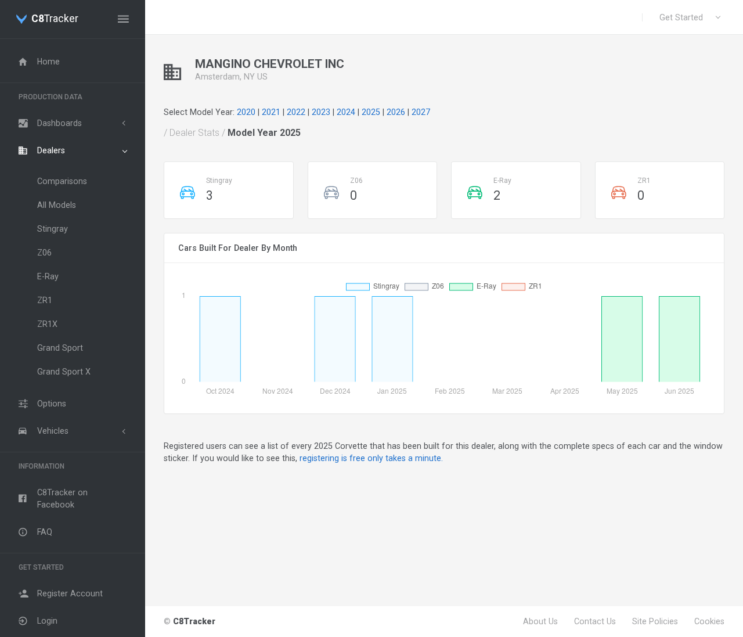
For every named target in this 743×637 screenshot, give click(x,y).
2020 (246, 112)
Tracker (54, 19)
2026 (396, 112)
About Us (540, 621)
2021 (271, 112)
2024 (346, 112)
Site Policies (655, 621)
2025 (371, 112)
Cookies (709, 621)
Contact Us (595, 621)
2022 (296, 112)
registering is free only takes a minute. (371, 458)
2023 (321, 112)
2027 (421, 112)
